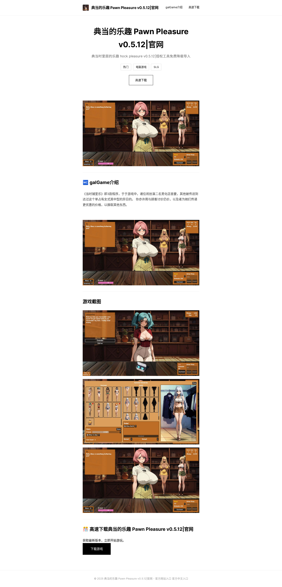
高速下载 (194, 7)
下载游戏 (97, 549)
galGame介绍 (174, 7)
